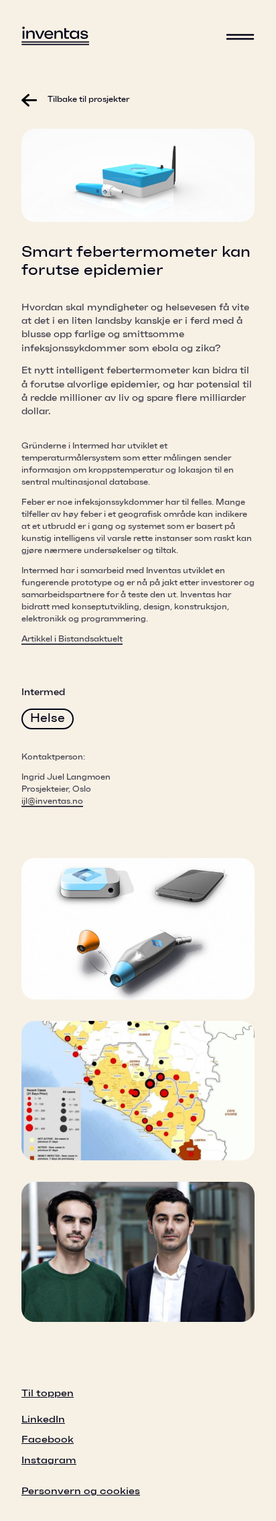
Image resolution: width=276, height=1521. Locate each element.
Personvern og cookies (80, 1491)
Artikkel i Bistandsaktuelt (72, 639)
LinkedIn (43, 1419)
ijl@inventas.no (52, 801)
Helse (47, 719)
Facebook (47, 1440)
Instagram (48, 1460)
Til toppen (47, 1393)
